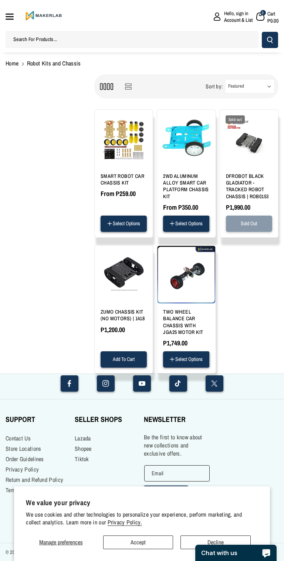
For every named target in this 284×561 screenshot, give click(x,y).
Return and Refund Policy (34, 480)
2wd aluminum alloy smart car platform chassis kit (186, 186)
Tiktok (82, 459)
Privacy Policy (22, 469)
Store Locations (23, 449)
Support (20, 419)
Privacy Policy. (125, 522)
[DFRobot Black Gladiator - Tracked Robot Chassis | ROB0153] (249, 139)
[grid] (106, 86)
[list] (128, 86)
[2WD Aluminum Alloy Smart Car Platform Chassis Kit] (186, 139)
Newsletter (165, 419)
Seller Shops (98, 419)
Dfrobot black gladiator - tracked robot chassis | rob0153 (247, 186)
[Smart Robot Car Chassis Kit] (124, 139)
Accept (138, 542)
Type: (107, 233)
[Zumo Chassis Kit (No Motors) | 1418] (124, 275)
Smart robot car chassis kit (122, 179)
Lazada (83, 438)
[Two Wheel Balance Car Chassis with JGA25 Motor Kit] (186, 275)
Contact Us (18, 438)
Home (12, 63)
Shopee (83, 449)
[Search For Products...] (270, 40)
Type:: (170, 369)
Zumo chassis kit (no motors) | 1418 (123, 315)
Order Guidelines (25, 459)
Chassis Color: (179, 233)
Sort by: (214, 86)
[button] (14, 17)
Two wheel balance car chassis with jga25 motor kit (183, 321)
